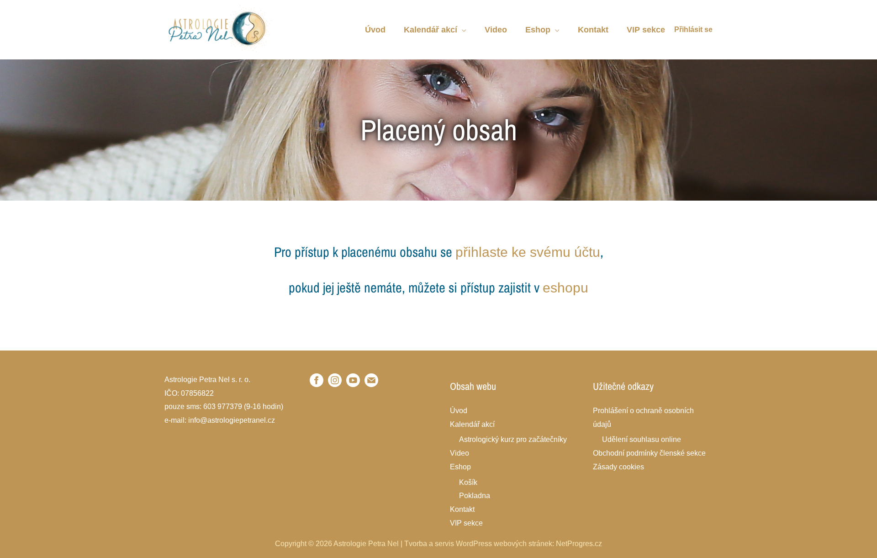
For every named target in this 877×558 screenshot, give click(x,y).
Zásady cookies (618, 467)
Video (459, 453)
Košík (468, 482)
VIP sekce (466, 523)
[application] (461, 30)
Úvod (458, 411)
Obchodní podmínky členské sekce (649, 453)
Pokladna (474, 496)
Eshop (460, 467)
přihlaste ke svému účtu (527, 252)
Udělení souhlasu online (641, 439)
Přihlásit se (693, 29)
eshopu (565, 287)
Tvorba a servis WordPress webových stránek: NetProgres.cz (503, 543)
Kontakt (462, 509)
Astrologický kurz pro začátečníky (513, 439)
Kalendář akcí (472, 424)
